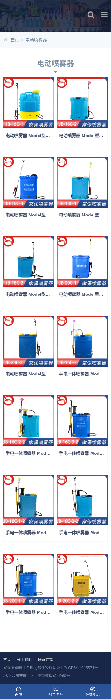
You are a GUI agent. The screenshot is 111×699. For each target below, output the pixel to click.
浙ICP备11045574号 (81, 668)
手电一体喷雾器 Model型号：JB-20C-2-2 (83, 612)
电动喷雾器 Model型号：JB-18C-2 (30, 294)
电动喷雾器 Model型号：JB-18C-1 (83, 214)
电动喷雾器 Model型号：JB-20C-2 (30, 373)
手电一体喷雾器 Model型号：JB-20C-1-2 (30, 612)
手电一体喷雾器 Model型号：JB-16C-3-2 (83, 453)
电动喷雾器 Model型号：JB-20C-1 (83, 294)
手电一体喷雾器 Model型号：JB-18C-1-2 (30, 532)
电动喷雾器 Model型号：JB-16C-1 (30, 135)
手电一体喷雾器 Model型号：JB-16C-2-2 (30, 453)
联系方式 (45, 660)
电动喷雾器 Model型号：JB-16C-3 (30, 214)
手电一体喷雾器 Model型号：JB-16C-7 (83, 373)
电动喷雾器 (36, 39)
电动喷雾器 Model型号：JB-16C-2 (83, 135)
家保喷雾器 (12, 668)
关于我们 (24, 660)
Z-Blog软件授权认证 (43, 668)
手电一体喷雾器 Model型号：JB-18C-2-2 (83, 532)
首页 (14, 39)
